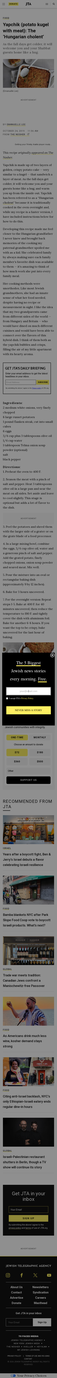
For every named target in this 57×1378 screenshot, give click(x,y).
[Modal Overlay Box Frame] (28, 689)
